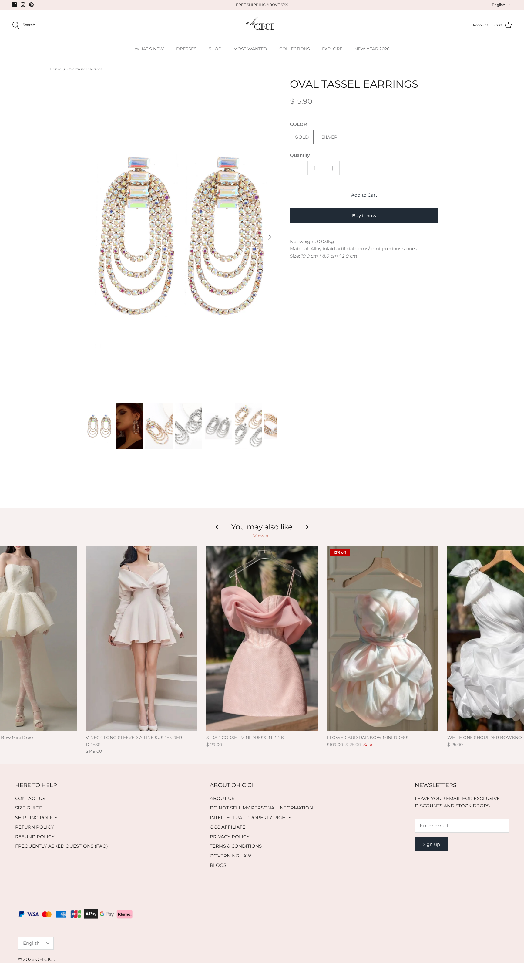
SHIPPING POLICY (36, 817)
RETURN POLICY (34, 827)
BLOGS (218, 865)
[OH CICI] (262, 25)
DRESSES (186, 49)
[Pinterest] (31, 4)
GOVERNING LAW (230, 856)
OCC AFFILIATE (227, 827)
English (498, 4)
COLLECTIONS (294, 49)
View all (262, 536)
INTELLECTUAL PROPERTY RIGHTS (250, 817)
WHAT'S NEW (149, 49)
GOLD (302, 137)
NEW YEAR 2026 (372, 49)
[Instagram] (23, 4)
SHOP (215, 49)
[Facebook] (14, 4)
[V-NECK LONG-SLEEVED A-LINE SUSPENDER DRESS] (141, 638)
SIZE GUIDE (28, 808)
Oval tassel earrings (84, 69)
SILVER (329, 137)
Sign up (431, 844)
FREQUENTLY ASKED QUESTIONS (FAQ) (61, 846)
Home (55, 69)
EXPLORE (332, 49)
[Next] (270, 237)
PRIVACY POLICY (230, 837)
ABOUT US (222, 798)
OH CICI (44, 959)
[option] (181, 237)
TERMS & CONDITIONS (236, 846)
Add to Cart (364, 195)
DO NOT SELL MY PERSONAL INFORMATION (261, 808)
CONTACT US (30, 798)
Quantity (300, 155)
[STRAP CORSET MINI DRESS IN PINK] (261, 638)
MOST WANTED (250, 49)
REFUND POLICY (35, 837)
